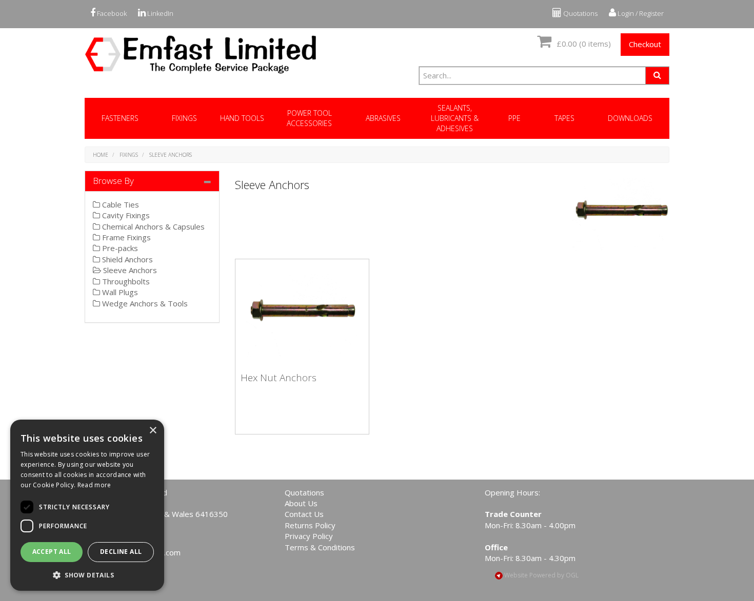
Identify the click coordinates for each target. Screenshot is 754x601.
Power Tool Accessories (309, 118)
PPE (514, 118)
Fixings (184, 118)
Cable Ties (119, 204)
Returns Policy (310, 525)
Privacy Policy (309, 536)
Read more (94, 485)
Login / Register (640, 13)
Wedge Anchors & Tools (144, 303)
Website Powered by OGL (541, 575)
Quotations (580, 13)
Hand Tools (242, 118)
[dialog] (87, 505)
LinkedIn (159, 13)
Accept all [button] (51, 551)
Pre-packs (119, 248)
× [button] (152, 430)
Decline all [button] (121, 551)
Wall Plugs (119, 292)
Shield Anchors (126, 259)
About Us (301, 503)
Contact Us (304, 514)
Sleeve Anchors (170, 154)
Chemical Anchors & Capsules (152, 226)
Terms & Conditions (320, 547)
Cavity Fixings (125, 215)
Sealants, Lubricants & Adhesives (455, 118)
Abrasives (383, 118)
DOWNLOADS (630, 118)
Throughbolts (125, 281)
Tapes (564, 118)
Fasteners (120, 118)
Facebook (111, 13)
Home (100, 154)
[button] (87, 575)
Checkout (645, 44)
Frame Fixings (125, 237)
